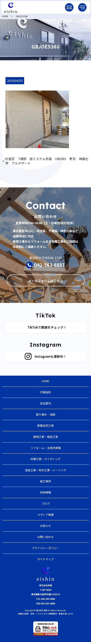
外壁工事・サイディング (45, 459)
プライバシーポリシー (45, 548)
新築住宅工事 (45, 426)
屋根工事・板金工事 (45, 437)
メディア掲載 (45, 515)
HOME (5, 16)
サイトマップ (45, 559)
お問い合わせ (45, 537)
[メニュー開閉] (82, 7)
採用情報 (45, 492)
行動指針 (45, 392)
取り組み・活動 (45, 414)
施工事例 (45, 481)
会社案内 (45, 403)
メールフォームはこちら (45, 281)
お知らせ (45, 526)
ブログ (45, 503)
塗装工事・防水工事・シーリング (45, 470)
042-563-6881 (49, 264)
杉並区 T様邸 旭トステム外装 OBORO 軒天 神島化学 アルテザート (46, 161)
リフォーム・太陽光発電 (45, 448)
